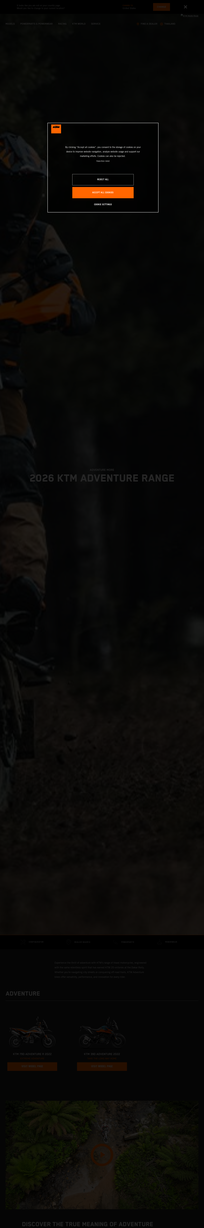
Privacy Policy (100, 161)
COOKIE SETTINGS (103, 204)
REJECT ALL (103, 180)
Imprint (107, 161)
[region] (102, 167)
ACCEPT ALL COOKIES (103, 192)
